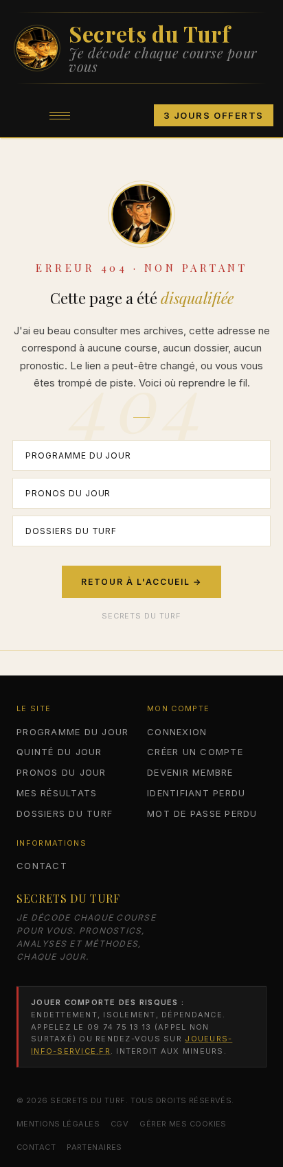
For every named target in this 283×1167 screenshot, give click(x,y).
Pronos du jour (68, 493)
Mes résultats (56, 792)
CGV (119, 1124)
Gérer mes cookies (182, 1124)
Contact (41, 865)
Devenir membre (190, 772)
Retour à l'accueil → (141, 582)
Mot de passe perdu (202, 813)
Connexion (177, 731)
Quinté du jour (59, 751)
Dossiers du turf (71, 531)
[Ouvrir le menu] (59, 115)
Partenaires (94, 1147)
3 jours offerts (213, 115)
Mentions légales (58, 1124)
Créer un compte (195, 751)
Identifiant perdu (196, 792)
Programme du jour (78, 455)
